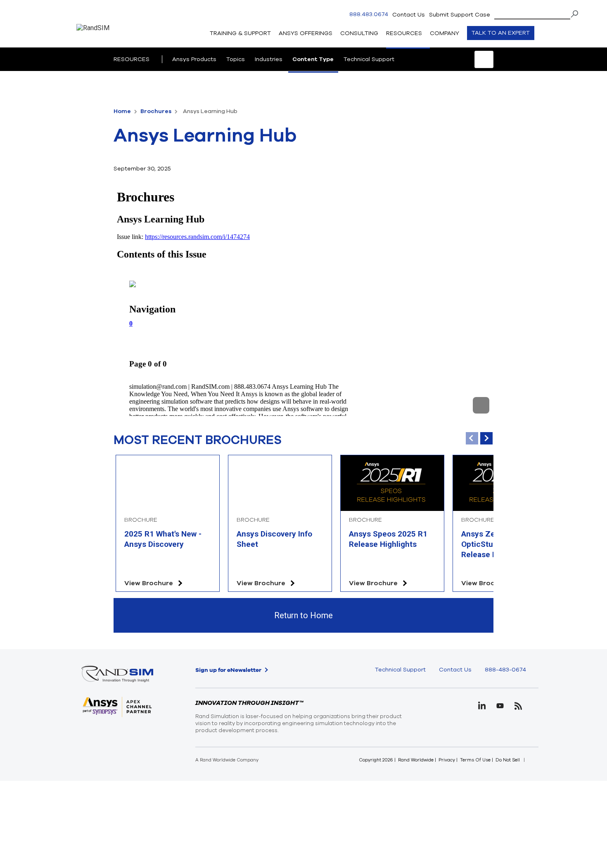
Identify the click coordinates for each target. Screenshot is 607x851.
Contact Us (408, 15)
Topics (235, 59)
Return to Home (303, 615)
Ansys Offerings (305, 33)
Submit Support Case (459, 15)
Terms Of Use (475, 760)
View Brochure (148, 583)
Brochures (156, 111)
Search (577, 14)
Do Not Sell (508, 760)
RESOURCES (131, 59)
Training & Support (240, 33)
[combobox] (536, 13)
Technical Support (369, 59)
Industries (268, 59)
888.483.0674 (368, 14)
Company (444, 33)
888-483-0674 (505, 670)
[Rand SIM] (92, 45)
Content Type (313, 59)
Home (123, 111)
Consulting (359, 33)
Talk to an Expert (501, 33)
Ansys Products (194, 59)
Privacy (447, 760)
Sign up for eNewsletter (228, 670)
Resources (404, 33)
